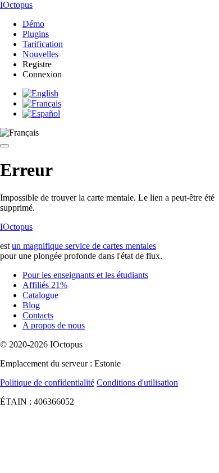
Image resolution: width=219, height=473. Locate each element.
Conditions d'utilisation (137, 382)
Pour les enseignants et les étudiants (85, 275)
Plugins (35, 34)
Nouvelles (40, 54)
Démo (33, 24)
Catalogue (40, 295)
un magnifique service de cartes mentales (84, 246)
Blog (31, 305)
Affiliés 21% (44, 285)
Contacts (37, 315)
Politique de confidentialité (47, 382)
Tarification (42, 44)
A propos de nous (53, 325)
